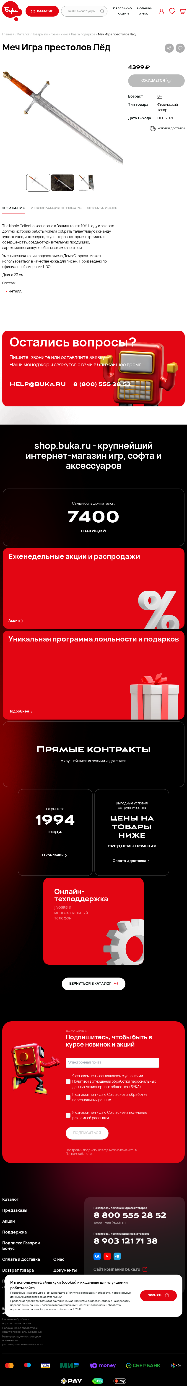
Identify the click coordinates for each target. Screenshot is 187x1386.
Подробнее (18, 711)
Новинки (145, 8)
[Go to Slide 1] (38, 182)
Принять (155, 1295)
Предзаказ (122, 8)
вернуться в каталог (90, 984)
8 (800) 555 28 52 (102, 384)
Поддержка (14, 1233)
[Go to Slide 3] (86, 182)
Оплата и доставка (129, 861)
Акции (123, 13)
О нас (143, 13)
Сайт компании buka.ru (117, 1270)
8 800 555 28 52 (130, 1215)
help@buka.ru (38, 384)
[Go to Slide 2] (62, 182)
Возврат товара (18, 1271)
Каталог (23, 34)
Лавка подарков (83, 34)
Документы (65, 1271)
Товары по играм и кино (50, 34)
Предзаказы (14, 1211)
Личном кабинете (79, 1154)
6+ (159, 96)
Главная (8, 34)
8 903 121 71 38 (126, 1241)
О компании (53, 855)
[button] (62, 116)
